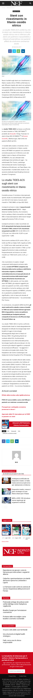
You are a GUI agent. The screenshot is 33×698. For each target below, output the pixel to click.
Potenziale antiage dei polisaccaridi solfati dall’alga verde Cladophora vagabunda (15, 604)
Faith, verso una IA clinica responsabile (12, 641)
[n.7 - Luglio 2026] (5, 424)
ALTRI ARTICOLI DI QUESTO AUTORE (13, 474)
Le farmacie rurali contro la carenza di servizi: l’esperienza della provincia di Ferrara (16, 589)
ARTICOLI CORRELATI (9, 471)
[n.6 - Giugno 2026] (16, 530)
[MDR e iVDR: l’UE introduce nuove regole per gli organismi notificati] (6, 500)
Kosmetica (6, 598)
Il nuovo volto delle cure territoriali (15, 630)
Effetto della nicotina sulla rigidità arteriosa (16, 395)
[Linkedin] (23, 51)
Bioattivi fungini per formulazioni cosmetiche (14, 611)
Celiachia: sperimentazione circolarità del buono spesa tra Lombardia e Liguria (16, 580)
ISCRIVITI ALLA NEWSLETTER (16, 671)
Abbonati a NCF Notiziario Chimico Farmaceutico (21, 424)
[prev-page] (3, 507)
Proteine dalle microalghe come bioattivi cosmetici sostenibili (14, 618)
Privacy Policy (12, 676)
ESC (8, 431)
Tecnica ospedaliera (8, 626)
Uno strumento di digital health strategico (14, 635)
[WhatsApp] (18, 51)
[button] (3, 3)
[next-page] (6, 507)
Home (3, 8)
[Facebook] (10, 51)
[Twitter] (14, 51)
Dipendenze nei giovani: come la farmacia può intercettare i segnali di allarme (16, 572)
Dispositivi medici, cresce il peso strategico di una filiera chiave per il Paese (21, 491)
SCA (19, 431)
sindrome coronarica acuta (9, 433)
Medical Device (11, 8)
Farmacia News (7, 566)
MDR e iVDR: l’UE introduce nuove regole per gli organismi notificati (21, 500)
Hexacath (13, 134)
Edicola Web (5, 541)
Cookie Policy (22, 676)
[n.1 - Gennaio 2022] (26, 530)
